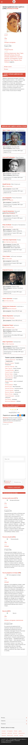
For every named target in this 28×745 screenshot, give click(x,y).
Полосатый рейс (7, 537)
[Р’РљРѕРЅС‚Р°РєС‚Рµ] (18, 415)
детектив (10, 733)
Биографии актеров (16, 739)
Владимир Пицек (8, 325)
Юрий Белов (13, 56)
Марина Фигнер (8, 394)
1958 (5, 38)
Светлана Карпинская (10, 53)
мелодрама (12, 42)
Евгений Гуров (8, 386)
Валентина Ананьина (9, 306)
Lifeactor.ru (23, 739)
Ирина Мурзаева (8, 316)
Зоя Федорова (14, 58)
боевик (15, 731)
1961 (14, 537)
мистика (15, 733)
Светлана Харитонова (9, 240)
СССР (6, 35)
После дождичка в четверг (10, 572)
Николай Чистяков (9, 388)
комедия (6, 42)
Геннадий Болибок (9, 370)
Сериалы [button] (3, 720)
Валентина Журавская (10, 401)
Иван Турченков (8, 341)
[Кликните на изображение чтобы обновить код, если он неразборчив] (8, 482)
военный (4, 735)
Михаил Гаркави (9, 381)
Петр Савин (6, 256)
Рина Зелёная (7, 224)
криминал (4, 733)
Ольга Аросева (7, 298)
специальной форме (8, 422)
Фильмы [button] (3, 717)
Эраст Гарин (20, 53)
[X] (24, 415)
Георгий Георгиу (8, 270)
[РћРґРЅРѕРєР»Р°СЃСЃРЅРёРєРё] (20, 415)
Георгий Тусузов (9, 372)
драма (6, 507)
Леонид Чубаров (9, 384)
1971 (16, 498)
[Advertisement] (14, 107)
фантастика (10, 735)
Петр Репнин (8, 399)
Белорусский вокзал (8, 498)
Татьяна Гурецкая (9, 390)
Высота (5, 611)
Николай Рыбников (9, 55)
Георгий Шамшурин (9, 396)
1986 (19, 572)
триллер (16, 735)
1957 (9, 611)
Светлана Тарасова (9, 366)
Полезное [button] (3, 723)
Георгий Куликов (9, 377)
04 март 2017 (6, 424)
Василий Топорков (9, 363)
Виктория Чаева (9, 374)
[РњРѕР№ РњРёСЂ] (22, 415)
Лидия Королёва (9, 375)
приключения (19, 620)
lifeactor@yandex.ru (10, 740)
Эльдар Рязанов (8, 49)
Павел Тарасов (14, 60)
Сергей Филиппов (8, 211)
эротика (21, 735)
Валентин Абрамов (9, 392)
